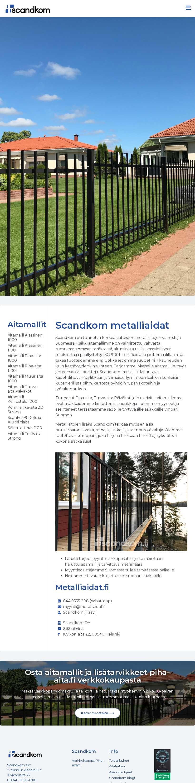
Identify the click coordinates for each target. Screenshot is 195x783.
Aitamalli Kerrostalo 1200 (22, 399)
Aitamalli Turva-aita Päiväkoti (23, 389)
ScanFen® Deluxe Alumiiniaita (25, 419)
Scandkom (84, 751)
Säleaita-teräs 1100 (25, 428)
